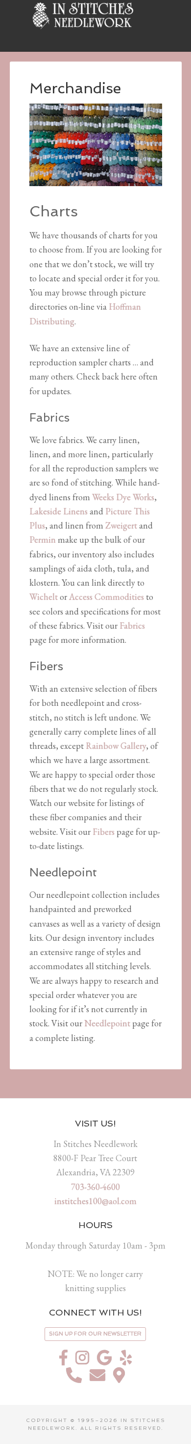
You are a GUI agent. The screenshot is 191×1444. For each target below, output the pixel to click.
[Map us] (119, 1377)
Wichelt (43, 596)
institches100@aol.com (95, 1201)
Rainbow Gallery (116, 745)
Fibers (104, 831)
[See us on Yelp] (126, 1360)
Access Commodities (106, 596)
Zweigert (121, 525)
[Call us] (74, 1377)
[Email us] (97, 1377)
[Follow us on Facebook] (63, 1360)
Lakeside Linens (58, 511)
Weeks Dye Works (123, 497)
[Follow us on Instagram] (82, 1360)
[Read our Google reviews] (104, 1360)
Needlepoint (107, 1023)
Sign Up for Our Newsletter (95, 1334)
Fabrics (132, 625)
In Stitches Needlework (96, 14)
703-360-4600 (95, 1186)
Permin (42, 539)
